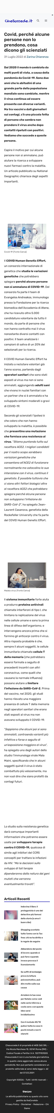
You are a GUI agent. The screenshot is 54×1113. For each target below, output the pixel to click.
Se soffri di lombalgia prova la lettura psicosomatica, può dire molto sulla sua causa (31, 980)
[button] (38, 21)
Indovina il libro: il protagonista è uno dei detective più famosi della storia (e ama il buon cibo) (32, 914)
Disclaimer (26, 1104)
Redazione (38, 1104)
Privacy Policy (12, 1104)
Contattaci (27, 1084)
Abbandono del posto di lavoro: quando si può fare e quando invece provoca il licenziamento (31, 957)
